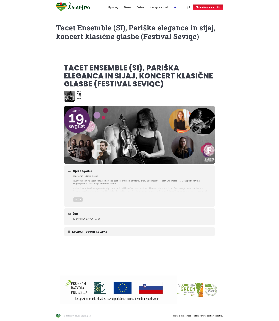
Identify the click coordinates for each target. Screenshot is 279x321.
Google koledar (96, 231)
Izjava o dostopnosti (182, 315)
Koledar (77, 231)
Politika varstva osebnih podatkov (208, 315)
